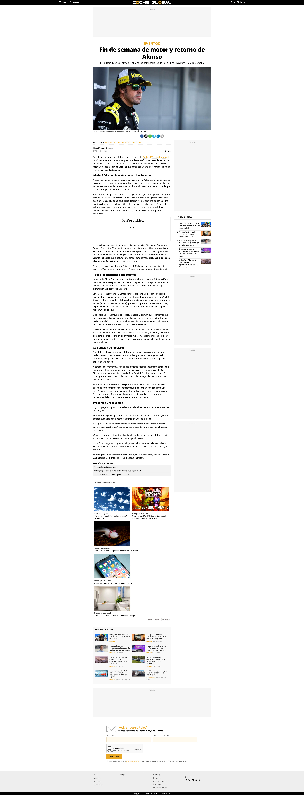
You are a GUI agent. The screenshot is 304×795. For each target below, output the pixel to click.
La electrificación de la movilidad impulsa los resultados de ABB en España (118, 674)
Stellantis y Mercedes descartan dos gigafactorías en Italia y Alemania (118, 660)
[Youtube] (241, 3)
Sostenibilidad (150, 677)
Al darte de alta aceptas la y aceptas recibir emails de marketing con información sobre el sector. (148, 761)
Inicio (96, 775)
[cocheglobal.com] (152, 2)
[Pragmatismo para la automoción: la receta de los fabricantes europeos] (101, 648)
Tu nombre (110, 735)
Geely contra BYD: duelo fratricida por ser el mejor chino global (119, 636)
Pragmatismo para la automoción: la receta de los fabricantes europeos (119, 648)
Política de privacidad (161, 781)
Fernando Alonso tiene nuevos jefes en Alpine (111, 474)
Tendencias (149, 666)
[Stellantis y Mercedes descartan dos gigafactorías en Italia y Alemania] (101, 659)
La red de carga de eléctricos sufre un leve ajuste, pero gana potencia (155, 660)
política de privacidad (133, 761)
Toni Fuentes (119, 652)
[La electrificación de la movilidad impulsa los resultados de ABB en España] (101, 673)
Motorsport (110, 142)
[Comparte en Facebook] (142, 136)
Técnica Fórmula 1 (124, 142)
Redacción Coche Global (123, 679)
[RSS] (244, 3)
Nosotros (156, 778)
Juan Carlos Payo (157, 641)
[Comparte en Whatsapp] (150, 136)
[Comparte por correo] (162, 136)
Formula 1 (137, 142)
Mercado (112, 641)
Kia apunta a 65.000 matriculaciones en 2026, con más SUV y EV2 (156, 636)
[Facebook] (230, 3)
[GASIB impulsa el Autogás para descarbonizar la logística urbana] (138, 673)
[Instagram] (237, 3)
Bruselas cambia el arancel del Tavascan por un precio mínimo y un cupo (157, 648)
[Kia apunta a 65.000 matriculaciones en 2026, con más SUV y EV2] (138, 637)
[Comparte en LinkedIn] (158, 136)
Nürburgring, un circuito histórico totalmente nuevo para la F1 (117, 471)
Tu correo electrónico (161, 735)
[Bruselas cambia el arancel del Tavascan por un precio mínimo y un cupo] (138, 648)
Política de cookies (160, 787)
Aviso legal (157, 784)
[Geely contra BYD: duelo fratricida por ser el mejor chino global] (101, 637)
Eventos (122, 775)
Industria (112, 652)
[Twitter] (234, 3)
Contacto (156, 775)
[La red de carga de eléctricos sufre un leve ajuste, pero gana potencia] (138, 659)
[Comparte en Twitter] (146, 136)
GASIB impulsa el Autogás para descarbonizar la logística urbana (156, 673)
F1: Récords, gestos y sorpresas (106, 467)
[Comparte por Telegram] (154, 136)
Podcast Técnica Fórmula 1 (155, 157)
